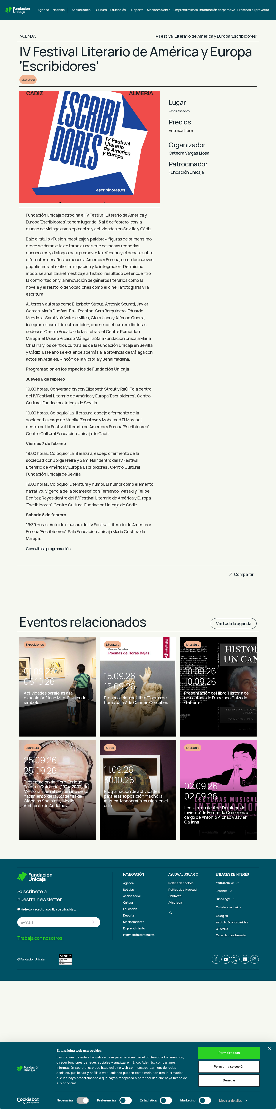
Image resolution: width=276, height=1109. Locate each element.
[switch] (125, 1100)
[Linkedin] (245, 959)
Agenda (43, 10)
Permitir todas (229, 1053)
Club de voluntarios (228, 907)
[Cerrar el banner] (269, 1048)
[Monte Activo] (237, 883)
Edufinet (221, 891)
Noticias (59, 10)
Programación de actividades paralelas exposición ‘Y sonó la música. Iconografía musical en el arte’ (136, 798)
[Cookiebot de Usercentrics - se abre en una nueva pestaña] (28, 1100)
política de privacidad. (61, 909)
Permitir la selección (229, 1066)
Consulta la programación (48, 548)
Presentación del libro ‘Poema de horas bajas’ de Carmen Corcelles (136, 700)
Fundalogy (223, 899)
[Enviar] (92, 922)
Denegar (229, 1080)
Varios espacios (179, 111)
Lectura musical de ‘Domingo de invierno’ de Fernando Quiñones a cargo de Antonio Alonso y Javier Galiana (216, 815)
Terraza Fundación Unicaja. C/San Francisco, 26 (215, 833)
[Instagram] (254, 959)
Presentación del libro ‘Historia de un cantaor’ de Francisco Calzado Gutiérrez (216, 697)
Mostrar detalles (230, 1100)
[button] (227, 575)
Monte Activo (225, 883)
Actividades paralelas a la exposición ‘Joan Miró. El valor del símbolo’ (56, 697)
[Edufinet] (231, 891)
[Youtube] (225, 959)
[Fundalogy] (233, 899)
